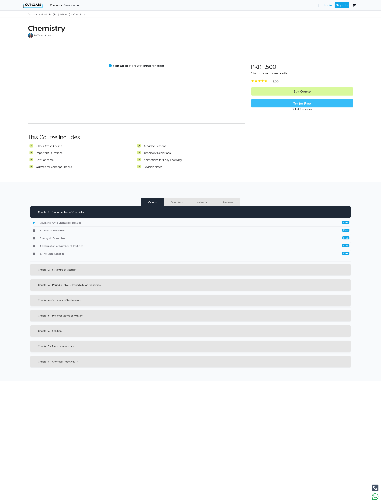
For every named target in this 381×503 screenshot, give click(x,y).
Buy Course (302, 91)
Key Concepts (45, 159)
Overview (177, 202)
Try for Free (302, 103)
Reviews (228, 202)
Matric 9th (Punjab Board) (55, 14)
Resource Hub (72, 5)
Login (328, 5)
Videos (152, 202)
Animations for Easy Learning (163, 159)
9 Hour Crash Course (49, 146)
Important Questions (49, 152)
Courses (55, 5)
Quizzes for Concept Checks (54, 166)
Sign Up (342, 5)
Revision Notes (153, 166)
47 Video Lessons (155, 146)
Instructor (203, 202)
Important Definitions (157, 152)
